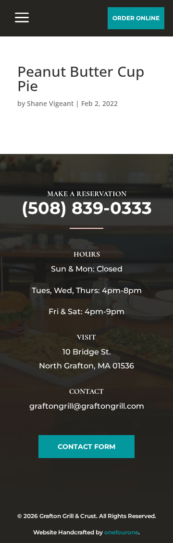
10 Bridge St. (86, 351)
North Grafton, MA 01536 (86, 365)
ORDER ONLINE (136, 18)
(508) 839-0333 (87, 208)
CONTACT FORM (86, 446)
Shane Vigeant (50, 103)
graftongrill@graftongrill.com (86, 406)
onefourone (121, 532)
